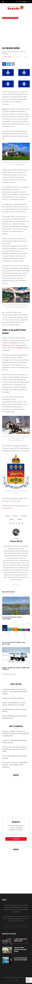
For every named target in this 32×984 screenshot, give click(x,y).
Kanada (15, 516)
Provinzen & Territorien (10, 18)
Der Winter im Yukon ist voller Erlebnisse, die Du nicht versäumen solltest (14, 749)
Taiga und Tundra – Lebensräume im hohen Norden (20, 949)
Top (16, 980)
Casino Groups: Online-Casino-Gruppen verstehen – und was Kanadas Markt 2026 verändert (14, 691)
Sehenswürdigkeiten (17, 348)
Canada (7, 516)
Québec (11, 519)
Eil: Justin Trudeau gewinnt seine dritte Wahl (13, 643)
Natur (16, 954)
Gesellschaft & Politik (21, 943)
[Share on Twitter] (9, 64)
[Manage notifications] (27, 980)
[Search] (29, 1)
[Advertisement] (16, 33)
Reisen (16, 962)
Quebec (19, 519)
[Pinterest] (16, 523)
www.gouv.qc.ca (7, 508)
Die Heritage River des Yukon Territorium (12, 618)
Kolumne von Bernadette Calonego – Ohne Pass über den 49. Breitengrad (14, 765)
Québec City (6, 345)
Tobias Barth (8, 56)
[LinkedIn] (22, 523)
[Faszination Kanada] (16, 7)
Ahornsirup (5, 392)
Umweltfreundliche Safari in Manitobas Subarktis (16, 668)
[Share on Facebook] (4, 64)
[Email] (19, 523)
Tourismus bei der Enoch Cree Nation (13, 698)
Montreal (5, 343)
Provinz (24, 516)
